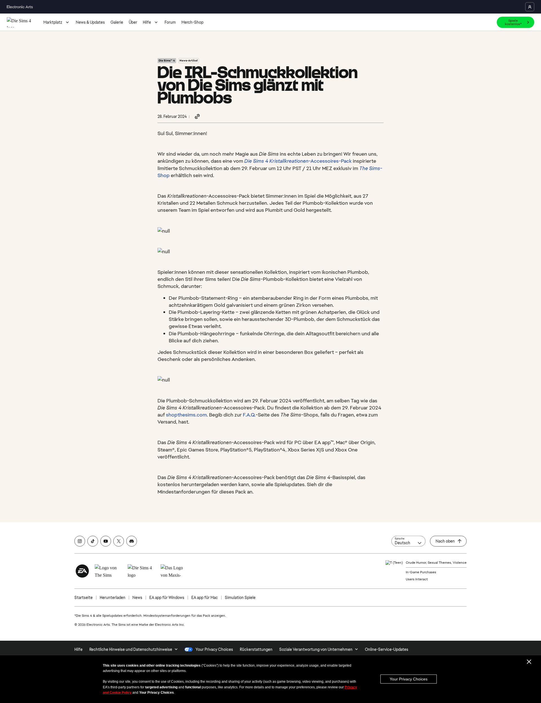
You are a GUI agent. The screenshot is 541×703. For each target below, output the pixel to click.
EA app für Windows (166, 597)
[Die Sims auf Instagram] (79, 541)
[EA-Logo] (82, 571)
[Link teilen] (197, 117)
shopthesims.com (186, 414)
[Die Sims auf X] (118, 541)
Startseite (83, 597)
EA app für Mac (204, 597)
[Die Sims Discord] (131, 541)
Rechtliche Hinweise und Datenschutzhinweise (130, 649)
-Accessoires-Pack (298, 161)
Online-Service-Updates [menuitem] (386, 649)
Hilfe (147, 22)
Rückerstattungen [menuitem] (256, 649)
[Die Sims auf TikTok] (92, 541)
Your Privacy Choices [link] (214, 649)
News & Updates (90, 22)
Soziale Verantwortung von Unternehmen (315, 649)
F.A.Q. (249, 414)
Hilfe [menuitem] (78, 649)
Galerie (116, 22)
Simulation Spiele (240, 597)
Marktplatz (52, 22)
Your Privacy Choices (408, 679)
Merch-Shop (192, 22)
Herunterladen (112, 597)
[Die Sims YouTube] (105, 541)
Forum (170, 22)
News (137, 597)
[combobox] (408, 541)
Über (133, 22)
